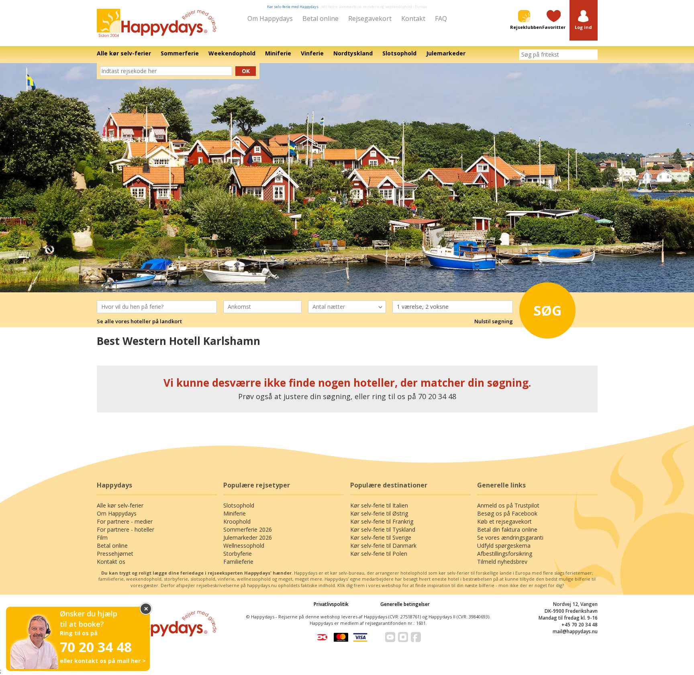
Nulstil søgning (493, 321)
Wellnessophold (243, 545)
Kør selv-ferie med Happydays (292, 6)
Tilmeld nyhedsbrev (502, 561)
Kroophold (237, 521)
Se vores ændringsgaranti (510, 537)
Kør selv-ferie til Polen (378, 553)
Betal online (320, 18)
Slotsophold (238, 505)
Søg (547, 310)
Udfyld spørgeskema (504, 545)
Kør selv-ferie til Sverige (380, 537)
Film (102, 537)
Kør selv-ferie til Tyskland (382, 529)
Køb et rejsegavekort (504, 521)
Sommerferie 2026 (247, 529)
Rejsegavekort (370, 18)
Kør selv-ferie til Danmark (383, 545)
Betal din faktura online (507, 529)
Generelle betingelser (405, 604)
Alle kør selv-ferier (120, 505)
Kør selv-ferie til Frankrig (381, 521)
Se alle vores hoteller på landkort (139, 321)
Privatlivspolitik (331, 604)
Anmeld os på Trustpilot (508, 505)
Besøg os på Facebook (507, 513)
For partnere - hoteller (125, 529)
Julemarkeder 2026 (247, 537)
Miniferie (234, 513)
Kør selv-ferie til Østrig (379, 513)
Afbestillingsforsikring (504, 553)
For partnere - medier (125, 521)
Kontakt (413, 18)
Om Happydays (270, 18)
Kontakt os (111, 561)
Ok (246, 71)
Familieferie (238, 561)
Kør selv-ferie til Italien (379, 505)
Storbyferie (237, 553)
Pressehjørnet (115, 553)
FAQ (441, 18)
